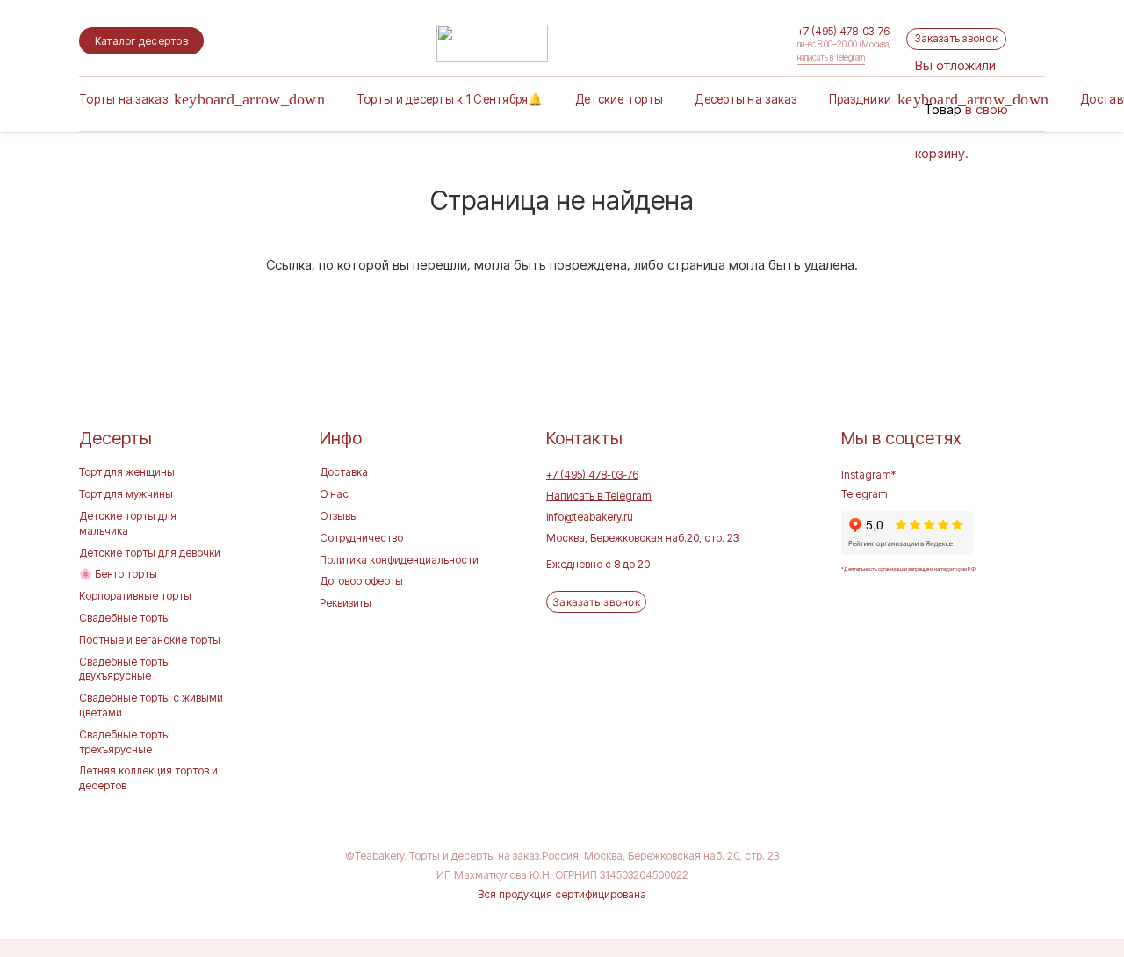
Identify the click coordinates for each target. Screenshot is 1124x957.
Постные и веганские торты (149, 639)
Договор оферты (361, 580)
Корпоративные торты (135, 595)
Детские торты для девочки (149, 552)
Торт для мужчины (126, 493)
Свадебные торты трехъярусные (124, 742)
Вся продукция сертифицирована (562, 894)
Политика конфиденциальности (399, 559)
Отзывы (339, 515)
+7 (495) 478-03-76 (592, 474)
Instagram (866, 474)
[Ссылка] (492, 43)
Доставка (344, 471)
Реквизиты (345, 602)
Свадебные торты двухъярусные (124, 669)
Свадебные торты (124, 617)
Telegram (864, 493)
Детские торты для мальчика (128, 523)
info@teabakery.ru (589, 516)
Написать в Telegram (599, 495)
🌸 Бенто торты (118, 573)
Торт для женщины (127, 471)
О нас (334, 493)
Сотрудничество (361, 537)
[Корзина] (925, 33)
